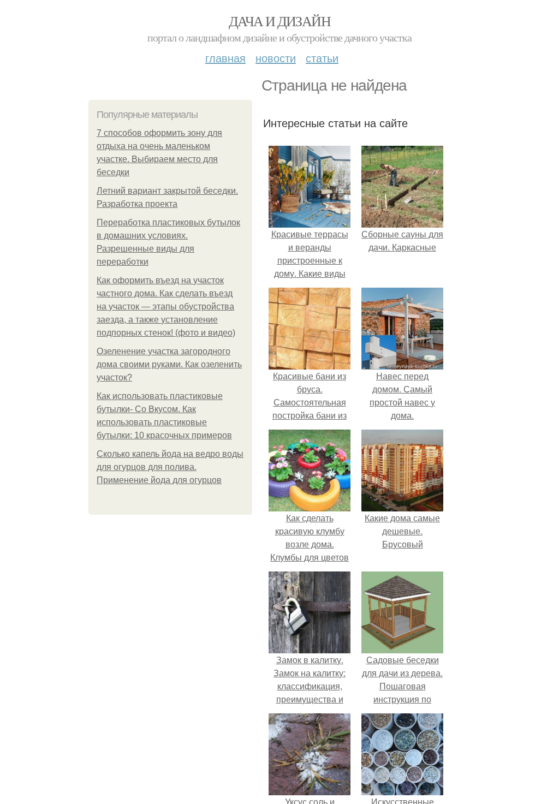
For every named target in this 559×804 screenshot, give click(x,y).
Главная (225, 57)
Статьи (322, 57)
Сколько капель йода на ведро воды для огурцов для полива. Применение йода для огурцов (170, 467)
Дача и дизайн (279, 20)
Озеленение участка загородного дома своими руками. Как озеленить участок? (169, 364)
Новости (275, 57)
